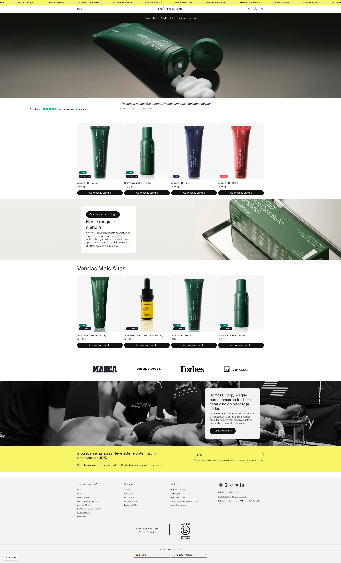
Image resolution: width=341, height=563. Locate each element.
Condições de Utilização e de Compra (248, 460)
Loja (79, 490)
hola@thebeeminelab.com (228, 492)
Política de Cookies (178, 497)
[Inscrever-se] (261, 455)
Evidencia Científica (187, 18)
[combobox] (152, 555)
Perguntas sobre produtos (87, 501)
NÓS (79, 493)
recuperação (129, 497)
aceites (127, 490)
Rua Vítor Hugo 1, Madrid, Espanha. (232, 497)
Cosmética (128, 493)
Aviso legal (175, 493)
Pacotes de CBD (130, 505)
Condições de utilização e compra (184, 501)
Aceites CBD (167, 18)
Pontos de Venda (84, 497)
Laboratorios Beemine (173, 549)
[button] (250, 9)
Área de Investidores (179, 505)
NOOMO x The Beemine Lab (88, 509)
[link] (103, 214)
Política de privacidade (217, 460)
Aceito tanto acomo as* (230, 460)
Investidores (82, 516)
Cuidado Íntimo (130, 501)
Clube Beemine (83, 512)
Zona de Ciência (84, 505)
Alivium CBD (150, 18)
